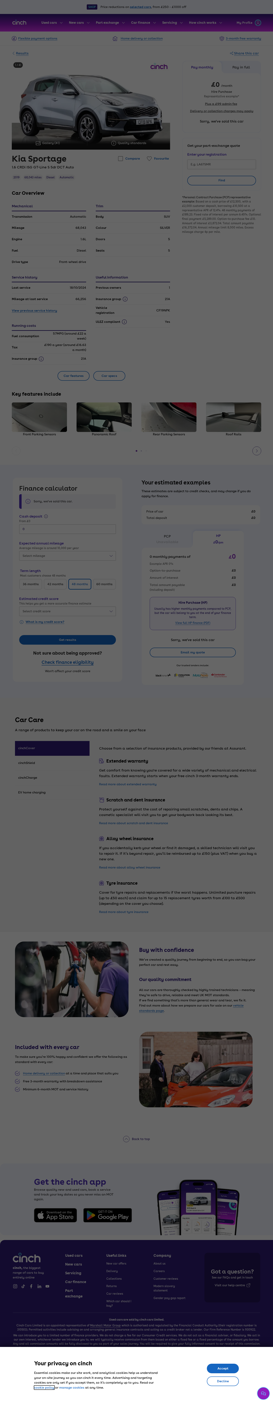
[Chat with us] (263, 1393)
